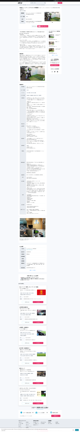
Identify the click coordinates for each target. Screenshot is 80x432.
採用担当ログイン (35, 424)
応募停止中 (39, 26)
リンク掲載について (36, 423)
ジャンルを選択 (41, 412)
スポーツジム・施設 (33, 92)
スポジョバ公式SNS (55, 68)
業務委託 (21, 394)
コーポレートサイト (29, 426)
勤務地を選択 (55, 412)
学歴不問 (40, 95)
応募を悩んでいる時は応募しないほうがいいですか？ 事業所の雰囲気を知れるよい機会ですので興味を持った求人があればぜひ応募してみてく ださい (32, 278)
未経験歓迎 (31, 95)
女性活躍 (21, 294)
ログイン (55, 2)
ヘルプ (61, 0)
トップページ (20, 4)
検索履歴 (57, 422)
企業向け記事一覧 (43, 422)
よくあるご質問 (20, 423)
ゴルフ (27, 16)
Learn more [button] (3, 430)
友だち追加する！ (55, 65)
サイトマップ (28, 423)
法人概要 (21, 246)
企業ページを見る (33, 270)
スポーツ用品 (23, 10)
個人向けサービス (36, 95)
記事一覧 (27, 424)
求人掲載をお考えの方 (57, 0)
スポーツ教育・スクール (32, 394)
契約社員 (24, 313)
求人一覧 (24, 4)
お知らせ (19, 426)
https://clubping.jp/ (29, 249)
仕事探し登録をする (43, 26)
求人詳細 (38, 302)
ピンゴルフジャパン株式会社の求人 (54, 32)
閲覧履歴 (49, 422)
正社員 (20, 10)
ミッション (20, 427)
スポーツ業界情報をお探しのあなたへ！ (55, 60)
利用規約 (27, 422)
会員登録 (59, 2)
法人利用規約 (43, 423)
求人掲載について (35, 422)
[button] (46, 17)
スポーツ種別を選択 (27, 412)
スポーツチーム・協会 (28, 313)
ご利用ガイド (20, 422)
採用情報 (27, 427)
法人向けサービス (28, 294)
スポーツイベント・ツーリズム (26, 332)
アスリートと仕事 (22, 314)
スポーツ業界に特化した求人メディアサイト (24, 0)
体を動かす (28, 95)
